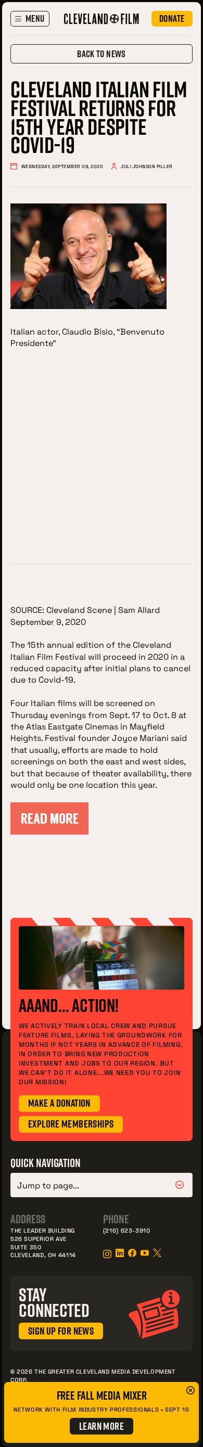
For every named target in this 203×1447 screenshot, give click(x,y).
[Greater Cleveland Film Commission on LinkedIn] (120, 1253)
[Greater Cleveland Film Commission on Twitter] (157, 1253)
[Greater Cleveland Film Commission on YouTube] (145, 1253)
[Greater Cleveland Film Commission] (101, 18)
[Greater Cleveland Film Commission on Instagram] (107, 1254)
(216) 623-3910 (126, 1230)
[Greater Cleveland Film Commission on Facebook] (132, 1253)
